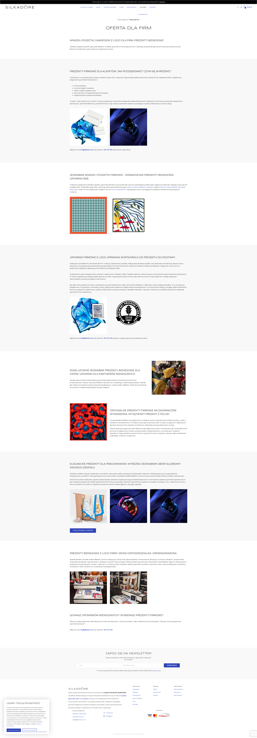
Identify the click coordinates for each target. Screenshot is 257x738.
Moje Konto (157, 692)
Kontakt (152, 7)
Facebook (109, 713)
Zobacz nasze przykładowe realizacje (140, 187)
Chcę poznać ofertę (83, 530)
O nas (121, 7)
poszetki (85, 698)
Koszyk (155, 695)
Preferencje (42, 730)
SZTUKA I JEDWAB (110, 7)
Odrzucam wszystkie (29, 730)
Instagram (109, 716)
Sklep (98, 7)
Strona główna (123, 20)
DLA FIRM (143, 7)
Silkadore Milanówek (79, 713)
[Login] (241, 7)
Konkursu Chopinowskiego (168, 187)
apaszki (123, 695)
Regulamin (136, 689)
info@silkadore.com (79, 720)
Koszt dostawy (137, 698)
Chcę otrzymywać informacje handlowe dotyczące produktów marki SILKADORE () (129, 670)
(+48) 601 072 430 (78, 717)
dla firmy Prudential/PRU (117, 189)
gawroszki (71, 698)
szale (77, 698)
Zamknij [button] (162, 2)
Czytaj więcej (156, 670)
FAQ (134, 701)
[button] (248, 7)
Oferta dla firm (178, 689)
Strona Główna (87, 7)
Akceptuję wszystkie (14, 730)
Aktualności (131, 7)
